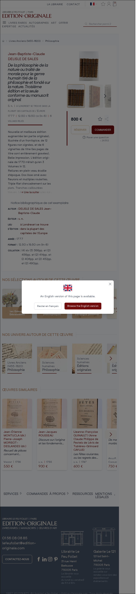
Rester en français (48, 306)
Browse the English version (82, 305)
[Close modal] (110, 284)
